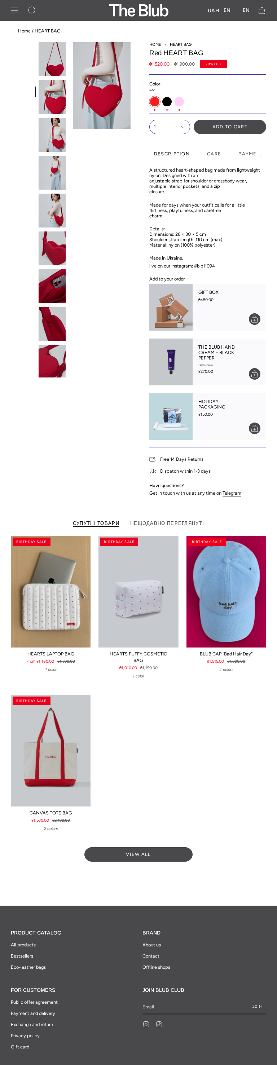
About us (151, 944)
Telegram (232, 493)
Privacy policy (25, 1035)
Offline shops (156, 967)
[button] (32, 10)
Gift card (20, 1046)
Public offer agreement (34, 1002)
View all (138, 854)
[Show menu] (14, 10)
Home (24, 31)
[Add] (254, 319)
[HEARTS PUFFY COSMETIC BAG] (138, 592)
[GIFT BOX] (171, 307)
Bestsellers (22, 956)
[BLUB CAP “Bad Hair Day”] (226, 592)
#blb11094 (204, 266)
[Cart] (262, 10)
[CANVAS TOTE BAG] (51, 751)
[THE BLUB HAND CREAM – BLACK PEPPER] (171, 362)
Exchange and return (32, 1024)
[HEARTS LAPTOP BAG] (51, 592)
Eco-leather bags (28, 967)
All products (23, 944)
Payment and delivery (33, 1013)
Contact (150, 956)
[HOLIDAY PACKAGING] (171, 416)
